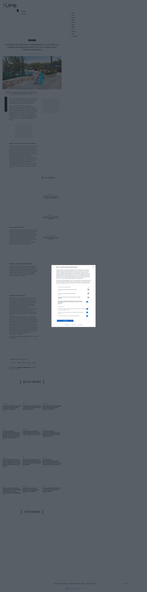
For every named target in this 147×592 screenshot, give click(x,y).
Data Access (73, 324)
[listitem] (73, 287)
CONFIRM (65, 320)
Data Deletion (67, 324)
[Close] (93, 267)
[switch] (87, 289)
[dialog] (73, 296)
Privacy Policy (80, 324)
